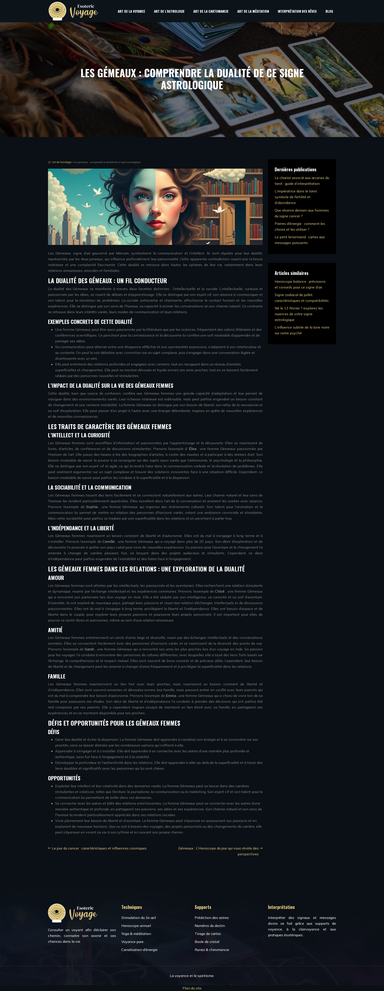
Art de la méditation (253, 11)
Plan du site (192, 988)
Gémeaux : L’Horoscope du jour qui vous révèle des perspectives (218, 851)
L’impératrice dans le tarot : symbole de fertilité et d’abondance (296, 197)
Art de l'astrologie (61, 162)
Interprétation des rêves (297, 11)
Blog (329, 11)
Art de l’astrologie (169, 11)
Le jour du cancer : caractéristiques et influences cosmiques (99, 848)
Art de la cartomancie (210, 11)
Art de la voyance (131, 11)
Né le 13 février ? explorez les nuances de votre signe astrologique (299, 314)
